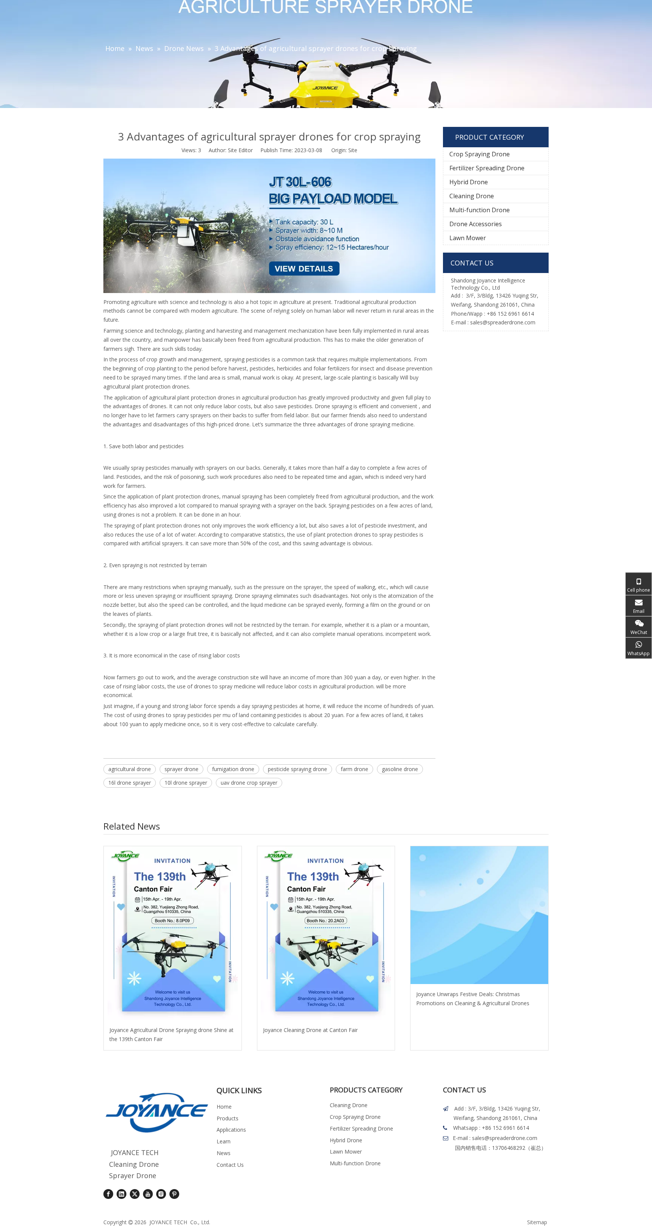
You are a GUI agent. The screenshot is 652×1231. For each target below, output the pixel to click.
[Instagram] (161, 1194)
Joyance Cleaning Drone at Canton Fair (310, 1030)
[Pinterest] (174, 1194)
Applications (231, 1129)
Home (224, 1106)
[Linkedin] (121, 1194)
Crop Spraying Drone (479, 154)
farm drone (354, 769)
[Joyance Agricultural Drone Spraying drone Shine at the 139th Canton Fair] (172, 933)
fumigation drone (233, 769)
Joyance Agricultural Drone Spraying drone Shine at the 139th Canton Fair (171, 1034)
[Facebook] (108, 1194)
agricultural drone (129, 769)
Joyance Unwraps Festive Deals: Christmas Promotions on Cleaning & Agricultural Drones (472, 998)
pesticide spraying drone (297, 769)
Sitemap (537, 1222)
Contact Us (230, 1164)
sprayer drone (181, 769)
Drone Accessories (475, 224)
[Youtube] (148, 1194)
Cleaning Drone (471, 196)
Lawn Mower (467, 238)
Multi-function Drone (479, 210)
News (224, 1153)
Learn (224, 1141)
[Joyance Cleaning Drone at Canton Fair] (326, 933)
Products (227, 1118)
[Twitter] (135, 1194)
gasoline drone (400, 769)
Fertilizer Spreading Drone (486, 168)
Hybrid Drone (468, 182)
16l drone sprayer (129, 782)
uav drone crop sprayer (249, 782)
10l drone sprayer (186, 782)
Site (352, 150)
